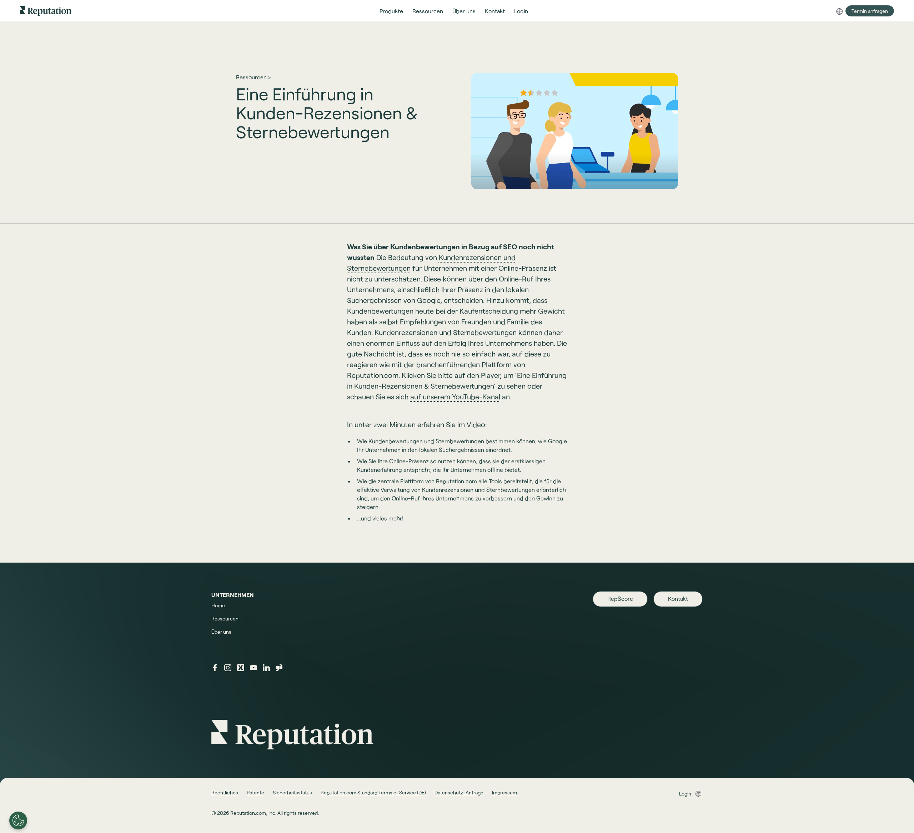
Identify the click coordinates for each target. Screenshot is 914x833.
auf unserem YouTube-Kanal (455, 396)
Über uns (221, 632)
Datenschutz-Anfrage (459, 792)
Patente (255, 792)
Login (685, 793)
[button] (391, 11)
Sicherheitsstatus (292, 792)
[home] (45, 10)
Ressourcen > (253, 77)
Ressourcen (224, 618)
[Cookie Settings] (18, 820)
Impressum (504, 792)
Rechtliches (224, 792)
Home (218, 605)
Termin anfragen (870, 11)
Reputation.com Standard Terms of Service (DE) (373, 792)
